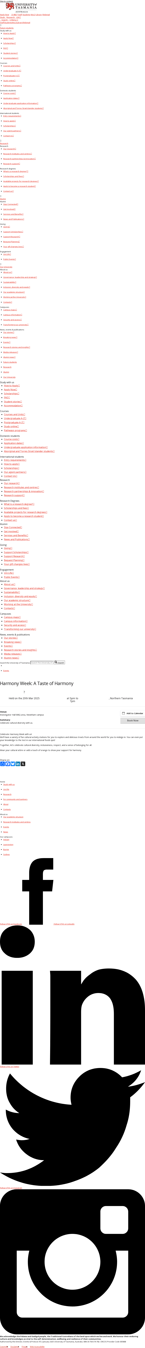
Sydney (6, 854)
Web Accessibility (37, 1346)
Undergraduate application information (20, 103)
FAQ (5, 48)
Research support (11, 163)
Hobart (6, 839)
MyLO (33, 14)
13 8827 (14, 14)
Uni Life (6, 254)
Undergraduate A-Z (11, 70)
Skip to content (6, 1)
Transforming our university (15, 324)
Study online (8, 80)
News (5, 832)
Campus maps (9, 310)
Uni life (6, 789)
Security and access (11, 319)
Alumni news (8, 357)
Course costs (8, 93)
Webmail (46, 14)
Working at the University (14, 297)
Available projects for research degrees (20, 181)
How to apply (8, 121)
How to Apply (8, 33)
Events (6, 342)
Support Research (11, 236)
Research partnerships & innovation (18, 158)
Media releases (10, 352)
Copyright (4, 1346)
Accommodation (10, 58)
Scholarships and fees (13, 176)
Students (26, 14)
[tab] (72, 26)
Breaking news (9, 337)
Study (2, 17)
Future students (7, 28)
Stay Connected (10, 204)
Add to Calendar (135, 713)
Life (17, 17)
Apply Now (4, 14)
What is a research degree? (15, 171)
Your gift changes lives (13, 246)
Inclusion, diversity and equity (16, 287)
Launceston (8, 844)
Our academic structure (13, 292)
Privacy (24, 1346)
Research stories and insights (16, 347)
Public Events (9, 259)
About (5, 804)
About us (7, 272)
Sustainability (9, 282)
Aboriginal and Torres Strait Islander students (22, 108)
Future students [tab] (10, 362)
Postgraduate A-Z (10, 75)
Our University (6, 267)
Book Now (132, 720)
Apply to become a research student (18, 186)
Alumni (3, 199)
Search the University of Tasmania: (15, 662)
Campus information (12, 314)
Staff (20, 14)
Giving (6, 226)
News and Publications (13, 219)
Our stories (8, 332)
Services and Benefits (12, 214)
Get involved (8, 209)
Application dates (10, 98)
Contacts (7, 302)
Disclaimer (14, 1346)
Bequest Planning (10, 241)
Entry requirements (11, 116)
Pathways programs (12, 85)
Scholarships (8, 43)
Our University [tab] (9, 377)
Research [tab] (7, 367)
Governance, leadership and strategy (19, 277)
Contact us (7, 191)
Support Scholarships (12, 231)
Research (11, 17)
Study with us (9, 784)
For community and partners (15, 799)
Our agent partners (11, 131)
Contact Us (7, 135)
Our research (9, 149)
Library (39, 14)
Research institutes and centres (17, 153)
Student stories (9, 53)
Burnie (6, 849)
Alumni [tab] (6, 372)
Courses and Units (11, 65)
